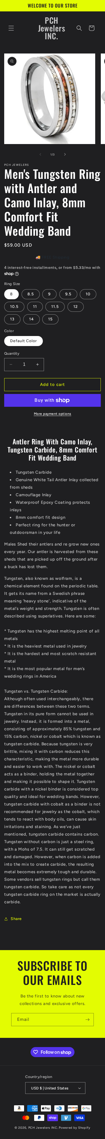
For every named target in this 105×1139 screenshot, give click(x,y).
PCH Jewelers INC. (43, 1128)
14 (31, 319)
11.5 (55, 306)
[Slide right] (65, 154)
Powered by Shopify (74, 1128)
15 (50, 319)
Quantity (11, 353)
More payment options (52, 414)
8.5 (30, 294)
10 (88, 294)
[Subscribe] (87, 1019)
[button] (11, 28)
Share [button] (16, 918)
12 (75, 306)
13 (12, 319)
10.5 (14, 306)
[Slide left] (40, 154)
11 (35, 306)
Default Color (23, 341)
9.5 (68, 294)
